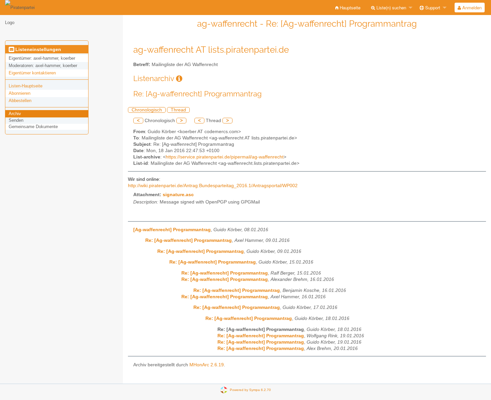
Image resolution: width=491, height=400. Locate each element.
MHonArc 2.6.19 (206, 364)
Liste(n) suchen (390, 7)
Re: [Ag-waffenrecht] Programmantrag (188, 240)
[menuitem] (348, 7)
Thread (178, 109)
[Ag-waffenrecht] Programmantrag (172, 229)
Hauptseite (349, 7)
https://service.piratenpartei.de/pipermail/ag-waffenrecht (225, 156)
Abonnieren (19, 93)
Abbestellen (20, 100)
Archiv (15, 113)
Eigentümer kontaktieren (32, 72)
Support (432, 7)
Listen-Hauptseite (25, 85)
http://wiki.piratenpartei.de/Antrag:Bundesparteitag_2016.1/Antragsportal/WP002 (213, 185)
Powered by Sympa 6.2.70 (250, 390)
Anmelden (471, 7)
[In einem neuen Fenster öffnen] (179, 78)
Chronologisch (147, 109)
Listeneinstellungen (37, 49)
